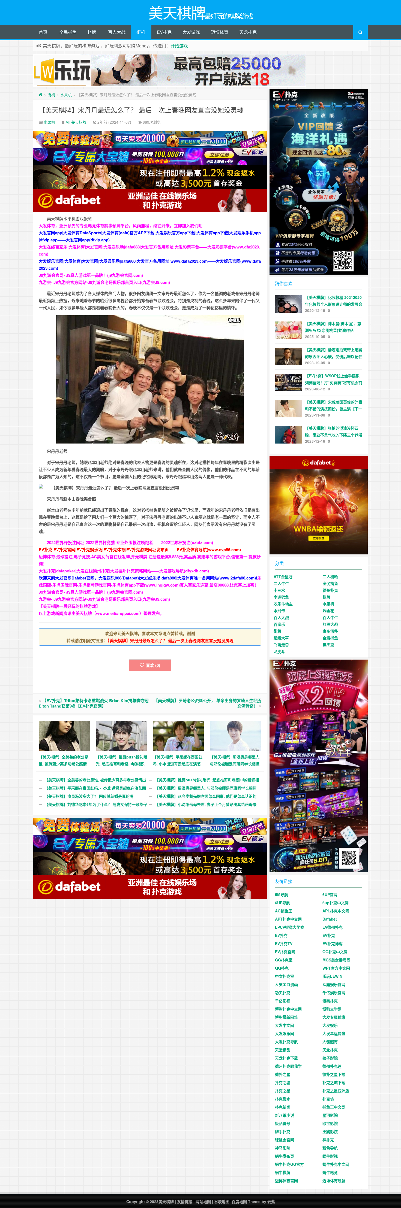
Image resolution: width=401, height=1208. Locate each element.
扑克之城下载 (333, 1082)
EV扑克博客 (332, 943)
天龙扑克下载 (286, 1058)
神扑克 (328, 1139)
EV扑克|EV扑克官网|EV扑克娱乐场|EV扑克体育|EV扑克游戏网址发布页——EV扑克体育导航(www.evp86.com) (140, 550)
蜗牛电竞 (330, 1172)
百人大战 (116, 32)
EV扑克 (164, 32)
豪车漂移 (330, 631)
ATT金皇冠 (283, 576)
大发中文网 (284, 1025)
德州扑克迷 (332, 1066)
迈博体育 (219, 32)
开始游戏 (179, 46)
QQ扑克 (282, 968)
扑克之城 (282, 1082)
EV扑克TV (283, 943)
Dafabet (329, 919)
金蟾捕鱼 (330, 638)
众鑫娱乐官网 (333, 984)
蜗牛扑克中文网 (335, 1164)
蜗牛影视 (330, 1156)
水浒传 (279, 610)
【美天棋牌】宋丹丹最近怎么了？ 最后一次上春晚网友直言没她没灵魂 (141, 109)
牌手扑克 (282, 1131)
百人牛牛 (330, 617)
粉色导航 (330, 1148)
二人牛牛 (281, 583)
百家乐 (279, 624)
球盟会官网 (284, 1139)
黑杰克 (328, 644)
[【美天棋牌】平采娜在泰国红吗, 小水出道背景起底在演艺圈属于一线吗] (178, 735)
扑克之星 (282, 1090)
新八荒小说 (284, 1115)
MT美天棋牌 (75, 122)
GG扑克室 (283, 960)
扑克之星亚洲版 (335, 1090)
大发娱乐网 (284, 1033)
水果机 (66, 94)
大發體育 (330, 1041)
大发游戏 (191, 32)
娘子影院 (330, 1058)
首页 (43, 32)
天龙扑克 (248, 32)
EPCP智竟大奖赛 (289, 927)
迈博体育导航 (333, 1180)
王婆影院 (330, 1131)
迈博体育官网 (286, 1180)
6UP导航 (282, 902)
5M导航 (281, 894)
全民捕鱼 (68, 32)
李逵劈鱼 (281, 597)
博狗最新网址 (286, 1017)
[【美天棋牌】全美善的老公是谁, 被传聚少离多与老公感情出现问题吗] (64, 735)
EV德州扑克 (332, 927)
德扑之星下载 (333, 1074)
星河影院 (330, 1115)
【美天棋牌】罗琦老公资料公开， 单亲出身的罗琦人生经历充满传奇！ (207, 703)
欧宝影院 (330, 1123)
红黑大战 (330, 624)
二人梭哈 (330, 576)
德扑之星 (282, 1074)
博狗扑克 (330, 1000)
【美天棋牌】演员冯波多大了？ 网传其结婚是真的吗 (88, 796)
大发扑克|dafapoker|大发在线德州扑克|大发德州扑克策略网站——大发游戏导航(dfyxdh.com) (124, 571)
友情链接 (184, 1201)
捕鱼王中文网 (333, 1107)
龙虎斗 (279, 651)
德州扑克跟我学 (288, 1066)
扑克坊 (328, 1098)
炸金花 (328, 610)
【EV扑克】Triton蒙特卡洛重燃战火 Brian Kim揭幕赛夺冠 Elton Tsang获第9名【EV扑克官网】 (94, 703)
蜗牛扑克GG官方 (289, 1164)
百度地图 (239, 1201)
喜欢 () (153, 665)
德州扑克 (330, 590)
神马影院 (282, 1148)
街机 (140, 32)
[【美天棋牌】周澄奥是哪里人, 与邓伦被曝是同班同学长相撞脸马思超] (235, 735)
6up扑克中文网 (335, 902)
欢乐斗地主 (283, 603)
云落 (271, 1201)
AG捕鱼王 (283, 910)
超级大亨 (281, 638)
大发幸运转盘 (333, 1033)
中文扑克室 (284, 976)
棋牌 (92, 32)
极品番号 (282, 1123)
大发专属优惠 (333, 1017)
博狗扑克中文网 (288, 1009)
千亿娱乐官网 (333, 992)
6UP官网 (329, 894)
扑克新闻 (282, 1107)
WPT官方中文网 (336, 968)
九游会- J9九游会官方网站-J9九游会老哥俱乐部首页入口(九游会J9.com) (104, 282)
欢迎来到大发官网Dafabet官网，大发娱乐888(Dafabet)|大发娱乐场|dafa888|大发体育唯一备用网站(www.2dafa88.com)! (148, 578)
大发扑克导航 (286, 1041)
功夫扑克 (282, 992)
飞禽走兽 (281, 644)
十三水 (279, 590)
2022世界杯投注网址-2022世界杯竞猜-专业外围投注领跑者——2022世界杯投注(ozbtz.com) (130, 542)
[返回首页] (40, 94)
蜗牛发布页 (284, 1156)
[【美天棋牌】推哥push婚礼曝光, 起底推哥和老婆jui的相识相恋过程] (121, 735)
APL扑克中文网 (335, 910)
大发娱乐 (330, 1025)
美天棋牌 (166, 1201)
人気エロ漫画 (286, 984)
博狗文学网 (332, 1009)
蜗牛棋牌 (282, 1172)
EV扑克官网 (285, 951)
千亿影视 (282, 1000)
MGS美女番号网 (336, 960)
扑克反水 (282, 1098)
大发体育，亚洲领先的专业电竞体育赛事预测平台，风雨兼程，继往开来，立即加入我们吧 (120, 226)
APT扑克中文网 (288, 919)
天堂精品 (282, 1049)
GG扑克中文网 (335, 951)
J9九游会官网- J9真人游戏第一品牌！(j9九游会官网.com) (91, 275)
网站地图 (203, 1201)
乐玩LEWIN (332, 976)
